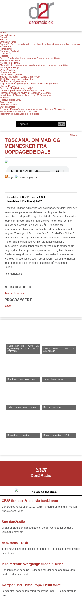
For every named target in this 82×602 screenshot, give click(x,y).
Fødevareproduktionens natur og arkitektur (22, 90)
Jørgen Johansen (15, 293)
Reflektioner (6, 49)
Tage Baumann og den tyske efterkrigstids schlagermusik (29, 83)
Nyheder (4, 37)
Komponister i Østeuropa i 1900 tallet (18, 111)
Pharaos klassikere (10, 60)
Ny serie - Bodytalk (10, 51)
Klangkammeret (8, 72)
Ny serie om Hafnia (10, 63)
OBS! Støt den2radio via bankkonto (18, 79)
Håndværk (5, 46)
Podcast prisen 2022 (10, 100)
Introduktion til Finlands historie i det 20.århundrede (26, 95)
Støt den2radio (7, 107)
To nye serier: (7, 102)
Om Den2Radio (8, 42)
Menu (3, 33)
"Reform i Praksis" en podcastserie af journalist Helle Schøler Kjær (34, 109)
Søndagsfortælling (9, 67)
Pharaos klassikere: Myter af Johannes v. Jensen (25, 93)
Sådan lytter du (7, 35)
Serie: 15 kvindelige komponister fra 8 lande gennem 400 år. (30, 58)
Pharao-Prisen (7, 86)
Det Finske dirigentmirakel (13, 81)
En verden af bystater (11, 74)
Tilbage (73, 135)
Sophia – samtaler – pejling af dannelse (20, 76)
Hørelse (4, 56)
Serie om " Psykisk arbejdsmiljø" (16, 88)
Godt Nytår (5, 53)
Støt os (3, 39)
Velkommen (41, 13)
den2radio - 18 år (8, 104)
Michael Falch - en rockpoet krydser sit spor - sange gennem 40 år (34, 65)
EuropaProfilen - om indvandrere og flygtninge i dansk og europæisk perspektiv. (40, 44)
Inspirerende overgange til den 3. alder (19, 113)
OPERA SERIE (7, 69)
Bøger (8, 305)
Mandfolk (4, 97)
